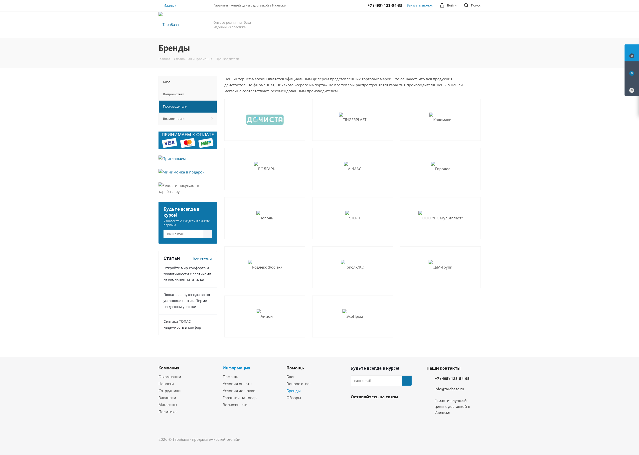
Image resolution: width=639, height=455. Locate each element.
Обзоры (294, 397)
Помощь (230, 376)
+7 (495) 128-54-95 (452, 378)
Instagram (368, 409)
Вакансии (167, 397)
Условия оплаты (237, 383)
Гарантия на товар (240, 397)
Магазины (168, 404)
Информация (236, 368)
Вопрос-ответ (299, 383)
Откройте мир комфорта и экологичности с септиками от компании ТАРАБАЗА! (187, 274)
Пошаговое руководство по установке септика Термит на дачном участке (186, 300)
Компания (169, 368)
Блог (291, 376)
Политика (167, 411)
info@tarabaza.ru (449, 388)
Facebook (356, 409)
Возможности (235, 404)
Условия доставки (239, 390)
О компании (170, 376)
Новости (166, 383)
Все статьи (202, 258)
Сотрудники (170, 390)
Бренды (294, 390)
